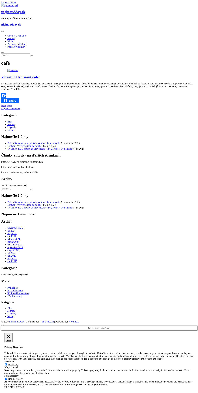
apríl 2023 (12, 261)
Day (3, 108)
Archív (4, 185)
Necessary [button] (9, 361)
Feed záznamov (15, 290)
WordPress (73, 321)
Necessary (13, 364)
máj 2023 (12, 258)
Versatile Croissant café (20, 77)
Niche (10, 41)
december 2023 (14, 244)
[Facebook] (99, 95)
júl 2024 (11, 230)
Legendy (11, 127)
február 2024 (13, 239)
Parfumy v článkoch (17, 44)
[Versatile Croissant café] (12, 70)
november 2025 (15, 228)
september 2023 (15, 247)
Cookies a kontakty (16, 35)
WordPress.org (14, 296)
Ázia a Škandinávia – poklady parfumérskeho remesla (33, 143)
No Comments (13, 108)
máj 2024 (12, 233)
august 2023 (13, 250)
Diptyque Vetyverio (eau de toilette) (24, 146)
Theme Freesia (46, 321)
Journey (11, 38)
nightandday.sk (13, 12)
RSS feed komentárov (18, 293)
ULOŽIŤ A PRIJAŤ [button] (14, 387)
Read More (6, 105)
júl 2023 (11, 253)
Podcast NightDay (16, 46)
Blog (9, 121)
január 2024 (13, 242)
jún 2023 (11, 255)
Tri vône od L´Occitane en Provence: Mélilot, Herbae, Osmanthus (39, 148)
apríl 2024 (12, 236)
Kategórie (6, 274)
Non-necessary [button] (11, 375)
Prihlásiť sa (12, 287)
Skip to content (8, 2)
